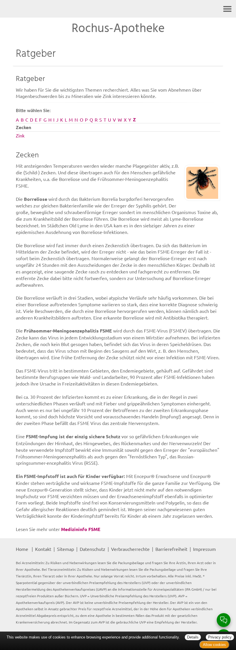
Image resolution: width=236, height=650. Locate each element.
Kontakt (43, 549)
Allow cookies (214, 645)
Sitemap (65, 549)
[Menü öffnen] (227, 9)
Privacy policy (220, 637)
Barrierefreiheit (171, 549)
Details (193, 637)
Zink (20, 135)
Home (22, 549)
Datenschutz (92, 549)
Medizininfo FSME (80, 529)
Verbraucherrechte (130, 549)
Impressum (204, 549)
